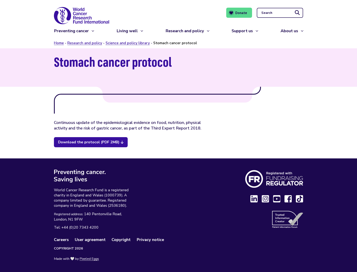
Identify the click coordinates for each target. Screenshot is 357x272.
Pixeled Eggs (89, 259)
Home (59, 42)
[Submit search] (297, 13)
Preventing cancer (71, 31)
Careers (61, 239)
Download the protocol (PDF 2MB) (88, 142)
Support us (242, 31)
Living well (127, 31)
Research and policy (184, 31)
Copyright (121, 239)
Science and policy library (128, 42)
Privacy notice (150, 239)
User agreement (90, 239)
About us (289, 31)
